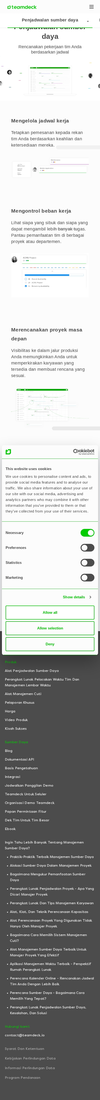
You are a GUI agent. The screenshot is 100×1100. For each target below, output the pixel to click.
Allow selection (50, 628)
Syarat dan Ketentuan (24, 1049)
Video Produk (16, 720)
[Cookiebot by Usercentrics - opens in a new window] (73, 452)
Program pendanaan (22, 1078)
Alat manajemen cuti (23, 694)
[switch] (87, 548)
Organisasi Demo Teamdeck (29, 803)
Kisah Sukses (16, 729)
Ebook (10, 829)
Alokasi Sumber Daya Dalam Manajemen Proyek (51, 866)
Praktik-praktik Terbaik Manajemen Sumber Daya (52, 857)
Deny (50, 644)
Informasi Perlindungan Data (30, 1068)
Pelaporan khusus (20, 703)
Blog (8, 751)
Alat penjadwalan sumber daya (32, 671)
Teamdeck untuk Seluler (26, 794)
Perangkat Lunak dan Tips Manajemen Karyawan (52, 903)
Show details (74, 597)
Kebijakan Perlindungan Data (30, 1058)
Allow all (50, 612)
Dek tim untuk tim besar (27, 820)
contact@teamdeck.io (25, 1035)
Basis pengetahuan (21, 768)
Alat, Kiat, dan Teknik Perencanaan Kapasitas (49, 912)
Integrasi (12, 777)
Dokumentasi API (19, 759)
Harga (10, 711)
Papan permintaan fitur (26, 812)
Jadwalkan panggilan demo (29, 785)
